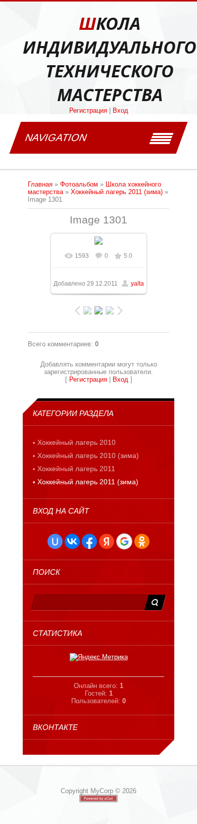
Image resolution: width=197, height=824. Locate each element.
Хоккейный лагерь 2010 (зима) (88, 455)
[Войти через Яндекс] (106, 541)
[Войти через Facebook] (89, 541)
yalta (137, 283)
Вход (120, 110)
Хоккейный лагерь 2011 (76, 469)
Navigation (55, 137)
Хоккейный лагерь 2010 (76, 442)
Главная (40, 184)
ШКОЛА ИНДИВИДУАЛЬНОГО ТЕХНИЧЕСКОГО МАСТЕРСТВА (109, 59)
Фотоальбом (79, 184)
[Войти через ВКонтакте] (72, 541)
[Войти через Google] (124, 541)
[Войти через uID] (55, 541)
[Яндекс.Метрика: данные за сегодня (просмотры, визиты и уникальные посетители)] (99, 657)
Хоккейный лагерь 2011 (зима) (117, 192)
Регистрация (88, 110)
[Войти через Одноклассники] (142, 541)
